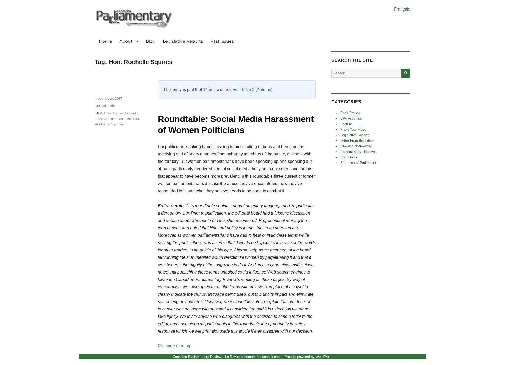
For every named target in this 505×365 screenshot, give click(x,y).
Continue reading (174, 346)
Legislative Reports (183, 41)
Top (492, 352)
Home (105, 41)
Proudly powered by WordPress (308, 357)
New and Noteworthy (356, 146)
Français (402, 9)
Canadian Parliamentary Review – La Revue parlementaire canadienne (226, 357)
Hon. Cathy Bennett (121, 113)
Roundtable (105, 106)
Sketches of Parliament (358, 163)
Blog (150, 41)
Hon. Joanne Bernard (113, 118)
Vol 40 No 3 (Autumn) (252, 89)
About (126, 41)
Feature (346, 124)
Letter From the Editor (357, 141)
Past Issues (222, 41)
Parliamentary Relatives (358, 152)
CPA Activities (351, 118)
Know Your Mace (353, 130)
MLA (98, 113)
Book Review (350, 113)
